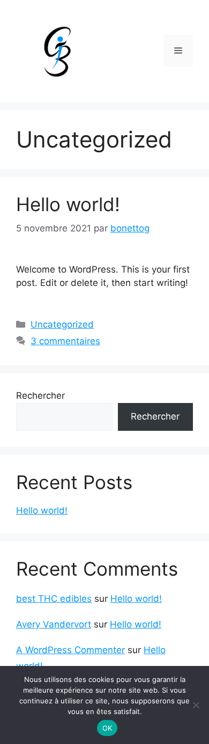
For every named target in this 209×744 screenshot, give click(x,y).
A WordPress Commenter (70, 650)
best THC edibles (54, 598)
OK (107, 728)
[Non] (195, 705)
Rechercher (40, 395)
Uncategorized (62, 324)
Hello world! (68, 204)
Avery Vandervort (53, 624)
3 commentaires (65, 341)
